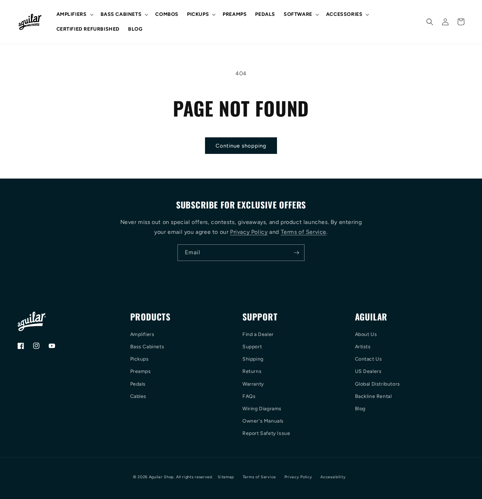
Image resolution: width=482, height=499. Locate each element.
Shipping (253, 359)
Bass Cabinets (147, 347)
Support (252, 347)
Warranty (253, 384)
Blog (360, 409)
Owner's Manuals (263, 421)
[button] (74, 14)
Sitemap (226, 477)
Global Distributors (377, 384)
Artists (363, 347)
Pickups (139, 359)
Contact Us (368, 359)
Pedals (138, 384)
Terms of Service (304, 232)
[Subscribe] (296, 252)
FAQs (248, 396)
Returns (251, 371)
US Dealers (368, 371)
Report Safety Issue (266, 433)
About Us (366, 334)
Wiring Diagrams (262, 409)
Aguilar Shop (161, 477)
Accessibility (332, 477)
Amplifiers (142, 334)
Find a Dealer (258, 334)
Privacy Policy (248, 232)
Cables (138, 396)
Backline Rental (373, 396)
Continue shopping (241, 146)
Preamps (140, 371)
